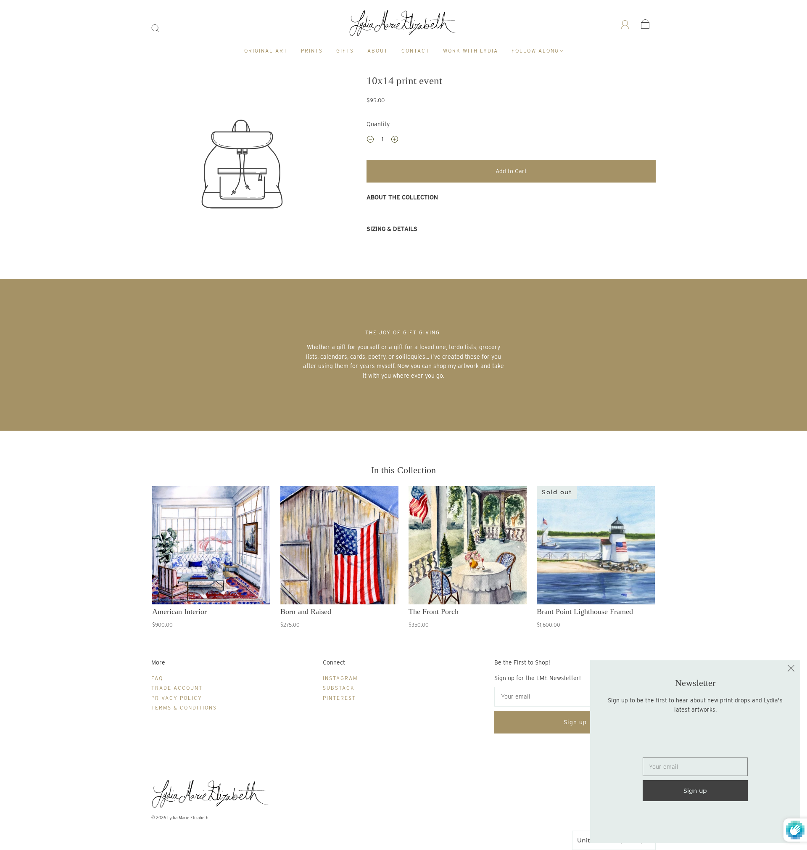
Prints (312, 51)
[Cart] (645, 23)
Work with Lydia (470, 51)
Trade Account (177, 688)
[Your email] (575, 696)
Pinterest (339, 698)
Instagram (340, 678)
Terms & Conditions (184, 707)
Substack (339, 688)
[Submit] (160, 28)
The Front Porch (434, 611)
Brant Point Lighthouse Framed (585, 611)
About (377, 51)
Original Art (265, 51)
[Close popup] (791, 669)
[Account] (625, 23)
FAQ (157, 678)
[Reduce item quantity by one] (370, 140)
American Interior (179, 611)
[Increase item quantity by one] (394, 140)
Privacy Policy (176, 698)
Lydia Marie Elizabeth (187, 817)
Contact (415, 51)
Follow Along (535, 51)
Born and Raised (305, 611)
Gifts (345, 51)
